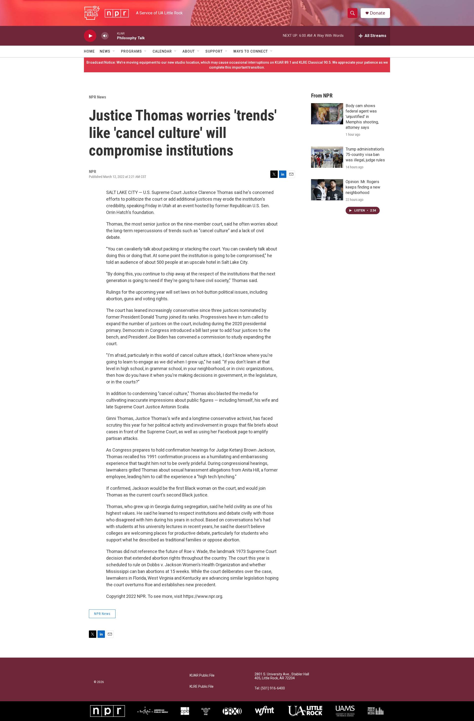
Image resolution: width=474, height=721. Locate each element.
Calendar (162, 51)
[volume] (105, 35)
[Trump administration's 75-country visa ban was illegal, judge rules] (327, 157)
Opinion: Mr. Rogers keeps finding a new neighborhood (363, 187)
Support (214, 51)
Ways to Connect (250, 51)
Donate (377, 13)
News (105, 51)
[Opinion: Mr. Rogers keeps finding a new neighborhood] (327, 189)
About (188, 51)
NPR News (97, 97)
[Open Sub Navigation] (114, 51)
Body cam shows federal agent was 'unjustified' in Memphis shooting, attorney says (362, 116)
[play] (90, 36)
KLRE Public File (202, 686)
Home (89, 51)
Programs (131, 51)
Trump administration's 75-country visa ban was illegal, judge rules (365, 154)
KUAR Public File (202, 675)
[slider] (113, 35)
